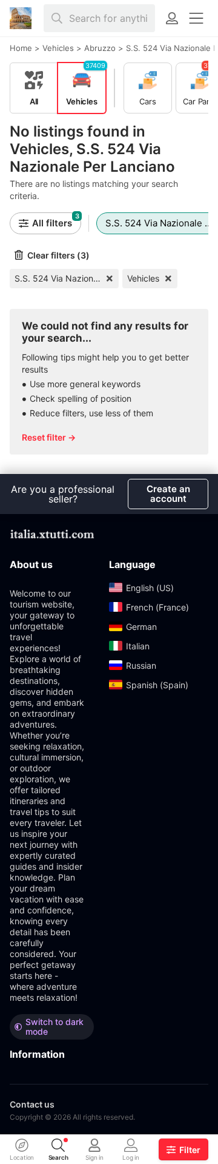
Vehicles (143, 278)
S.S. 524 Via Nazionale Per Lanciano (67, 278)
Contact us (32, 1104)
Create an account (168, 493)
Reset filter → (49, 437)
